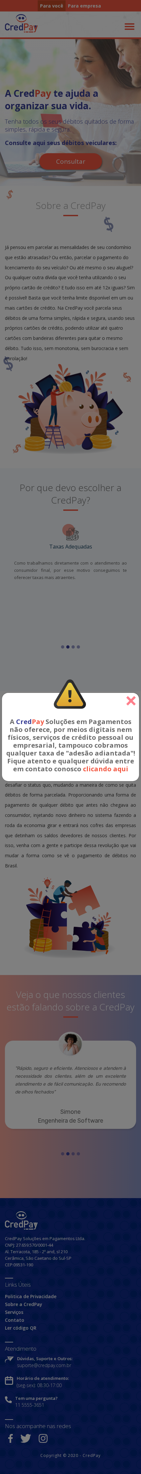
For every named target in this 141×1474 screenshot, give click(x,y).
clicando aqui (105, 768)
